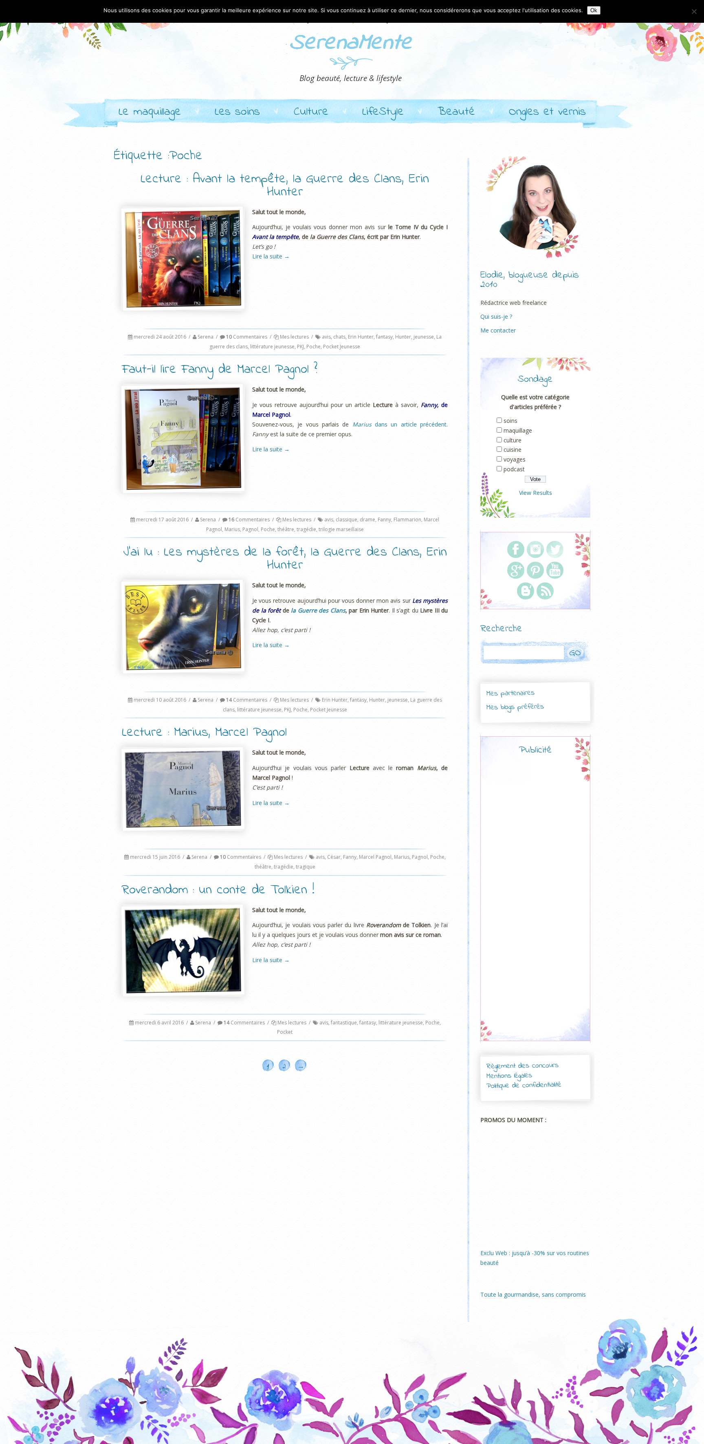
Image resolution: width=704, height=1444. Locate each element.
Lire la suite (271, 256)
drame (367, 519)
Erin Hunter (361, 336)
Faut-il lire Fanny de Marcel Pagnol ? (219, 369)
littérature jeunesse (272, 346)
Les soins (237, 112)
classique (346, 519)
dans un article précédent (399, 424)
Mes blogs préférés (515, 707)
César (334, 856)
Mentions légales (509, 1076)
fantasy (384, 336)
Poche (313, 346)
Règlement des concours (522, 1066)
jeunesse (424, 336)
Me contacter (498, 330)
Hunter (403, 336)
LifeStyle (383, 112)
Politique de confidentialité (523, 1086)
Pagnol (250, 529)
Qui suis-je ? (496, 316)
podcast (514, 469)
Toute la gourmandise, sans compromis (533, 1294)
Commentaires (246, 336)
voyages (515, 459)
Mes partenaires (510, 693)
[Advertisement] (535, 905)
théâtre (285, 529)
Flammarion (407, 519)
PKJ (300, 346)
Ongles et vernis (547, 112)
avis (326, 336)
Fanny (384, 519)
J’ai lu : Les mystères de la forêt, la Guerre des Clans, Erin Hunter (285, 559)
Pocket (285, 1031)
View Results (535, 493)
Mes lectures (294, 336)
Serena (205, 336)
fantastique (344, 1022)
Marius (232, 529)
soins (510, 420)
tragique (305, 866)
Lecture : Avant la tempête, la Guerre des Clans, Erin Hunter (285, 186)
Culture (311, 112)
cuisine (512, 449)
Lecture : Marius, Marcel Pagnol (204, 732)
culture (512, 440)
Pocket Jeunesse (341, 346)
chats (339, 336)
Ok (593, 10)
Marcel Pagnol (375, 856)
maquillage (518, 430)
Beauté (456, 112)
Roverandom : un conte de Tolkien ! (218, 890)
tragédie (306, 529)
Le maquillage (150, 112)
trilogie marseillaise (341, 529)
